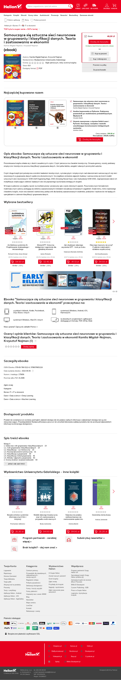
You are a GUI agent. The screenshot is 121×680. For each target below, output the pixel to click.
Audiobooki (44, 15)
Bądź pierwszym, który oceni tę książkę (60, 63)
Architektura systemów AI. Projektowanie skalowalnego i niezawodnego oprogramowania (17, 248)
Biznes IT (7, 392)
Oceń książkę (53, 579)
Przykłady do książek (56, 584)
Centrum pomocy (32, 570)
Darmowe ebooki (86, 15)
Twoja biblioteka (9, 579)
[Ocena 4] (38, 63)
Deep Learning (27, 396)
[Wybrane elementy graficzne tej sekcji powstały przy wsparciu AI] (116, 291)
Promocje (55, 15)
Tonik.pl (114, 670)
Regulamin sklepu (32, 580)
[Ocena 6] (43, 63)
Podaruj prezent (40, 20)
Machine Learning (29, 399)
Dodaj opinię (28, 347)
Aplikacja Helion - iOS (11, 596)
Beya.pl (73, 656)
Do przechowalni (99, 70)
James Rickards (45, 254)
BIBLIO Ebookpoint (77, 585)
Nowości (63, 15)
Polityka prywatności (33, 583)
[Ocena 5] (40, 63)
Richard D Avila (13, 254)
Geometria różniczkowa (101, 515)
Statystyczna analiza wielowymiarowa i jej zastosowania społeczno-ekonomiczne (73, 518)
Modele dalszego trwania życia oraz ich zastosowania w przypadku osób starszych (45, 517)
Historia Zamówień (10, 576)
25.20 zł (19, 531)
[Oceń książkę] (36, 63)
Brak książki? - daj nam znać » (40, 547)
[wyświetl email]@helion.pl (47, 672)
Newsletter (29, 600)
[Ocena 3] (35, 63)
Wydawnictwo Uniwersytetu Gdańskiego (49, 60)
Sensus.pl (73, 646)
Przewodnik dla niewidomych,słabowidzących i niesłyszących (36, 575)
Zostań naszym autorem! (57, 576)
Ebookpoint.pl (89, 651)
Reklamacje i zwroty (33, 611)
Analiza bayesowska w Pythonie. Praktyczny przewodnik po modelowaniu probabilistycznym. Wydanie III (92, 113)
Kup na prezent (101, 54)
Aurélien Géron (78, 130)
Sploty (57, 662)
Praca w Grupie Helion (78, 590)
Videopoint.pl (57, 656)
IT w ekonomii (18, 392)
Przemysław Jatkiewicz (17, 524)
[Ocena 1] (30, 63)
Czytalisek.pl (89, 656)
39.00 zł (75, 531)
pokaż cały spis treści (16, 464)
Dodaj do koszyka (99, 42)
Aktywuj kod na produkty (12, 585)
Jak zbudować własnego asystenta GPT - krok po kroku (73, 246)
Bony (27, 20)
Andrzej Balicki (73, 524)
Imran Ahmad (23, 254)
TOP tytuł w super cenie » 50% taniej (21, 29)
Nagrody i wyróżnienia (56, 587)
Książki (16, 15)
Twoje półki (7, 582)
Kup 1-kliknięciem (100, 59)
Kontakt (29, 608)
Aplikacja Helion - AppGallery (14, 599)
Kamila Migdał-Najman (38, 57)
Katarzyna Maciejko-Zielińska (73, 252)
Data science (15, 396)
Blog (27, 597)
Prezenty (7, 587)
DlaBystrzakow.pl (57, 651)
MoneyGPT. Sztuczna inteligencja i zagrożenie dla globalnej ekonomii (45, 247)
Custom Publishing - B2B (79, 587)
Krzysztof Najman (55, 57)
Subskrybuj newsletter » (91, 538)
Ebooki (24, 15)
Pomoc (33, 327)
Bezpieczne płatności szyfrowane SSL (24, 634)
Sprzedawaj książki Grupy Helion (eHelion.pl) (80, 576)
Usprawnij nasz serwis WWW (36, 594)
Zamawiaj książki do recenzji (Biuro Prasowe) (81, 581)
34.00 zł (47, 531)
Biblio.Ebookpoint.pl (73, 662)
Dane (6, 396)
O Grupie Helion (54, 573)
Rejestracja (7, 573)
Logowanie (7, 570)
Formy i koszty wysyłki (34, 588)
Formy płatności (31, 591)
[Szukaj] (70, 6)
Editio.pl (90, 646)
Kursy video (33, 15)
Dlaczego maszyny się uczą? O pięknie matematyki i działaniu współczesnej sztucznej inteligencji (101, 248)
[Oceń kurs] (12, 346)
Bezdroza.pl (73, 651)
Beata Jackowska (45, 524)
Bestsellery (73, 15)
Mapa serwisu (31, 603)
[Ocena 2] (32, 63)
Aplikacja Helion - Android (12, 593)
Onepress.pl (57, 646)
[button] (113, 221)
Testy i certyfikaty (10, 590)
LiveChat (29, 605)
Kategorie (8, 15)
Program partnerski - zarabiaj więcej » (39, 540)
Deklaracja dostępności (34, 586)
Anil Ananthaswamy (101, 254)
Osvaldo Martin (78, 118)
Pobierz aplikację (13, 20)
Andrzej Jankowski (101, 519)
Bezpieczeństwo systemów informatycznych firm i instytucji (17, 517)
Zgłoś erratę (8, 385)
